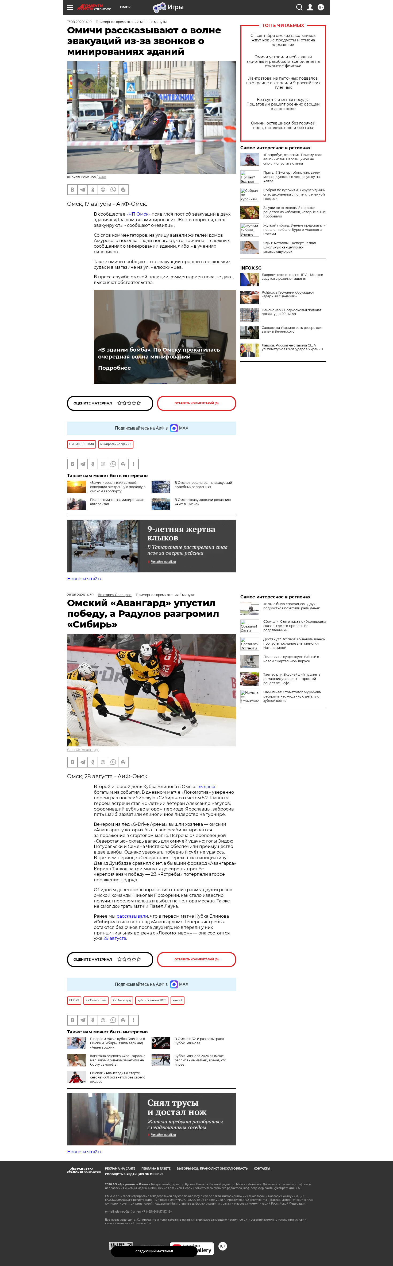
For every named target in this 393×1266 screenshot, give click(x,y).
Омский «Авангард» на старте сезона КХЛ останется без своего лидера (117, 1077)
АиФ (102, 177)
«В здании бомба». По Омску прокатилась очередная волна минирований (159, 353)
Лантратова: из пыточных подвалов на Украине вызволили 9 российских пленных (283, 83)
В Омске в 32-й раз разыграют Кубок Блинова (199, 1041)
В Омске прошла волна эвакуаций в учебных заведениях (203, 485)
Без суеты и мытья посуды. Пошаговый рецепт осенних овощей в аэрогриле (283, 104)
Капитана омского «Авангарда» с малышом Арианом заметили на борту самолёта (117, 1060)
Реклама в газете (156, 1168)
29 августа (114, 938)
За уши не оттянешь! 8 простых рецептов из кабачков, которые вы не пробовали (294, 212)
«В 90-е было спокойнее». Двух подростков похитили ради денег (291, 606)
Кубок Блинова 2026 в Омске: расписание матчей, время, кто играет (200, 1060)
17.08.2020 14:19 (79, 22)
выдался (207, 786)
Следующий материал (154, 1251)
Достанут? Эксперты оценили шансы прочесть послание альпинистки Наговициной (294, 643)
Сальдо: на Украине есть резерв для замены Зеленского (292, 329)
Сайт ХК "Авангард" (83, 750)
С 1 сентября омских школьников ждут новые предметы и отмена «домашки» (283, 40)
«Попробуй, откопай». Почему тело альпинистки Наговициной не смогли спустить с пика (292, 159)
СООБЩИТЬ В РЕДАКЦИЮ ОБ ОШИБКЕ (134, 1174)
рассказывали (132, 916)
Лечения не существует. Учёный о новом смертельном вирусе (291, 659)
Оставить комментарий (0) (197, 403)
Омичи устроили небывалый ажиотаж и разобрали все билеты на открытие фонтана (283, 61)
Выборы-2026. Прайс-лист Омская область (212, 1168)
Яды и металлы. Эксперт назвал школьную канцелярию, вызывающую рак (289, 247)
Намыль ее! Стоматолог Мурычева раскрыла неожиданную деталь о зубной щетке (292, 696)
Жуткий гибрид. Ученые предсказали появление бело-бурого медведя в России (294, 229)
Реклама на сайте (120, 1168)
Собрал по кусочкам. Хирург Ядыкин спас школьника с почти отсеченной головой (294, 194)
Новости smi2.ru (85, 578)
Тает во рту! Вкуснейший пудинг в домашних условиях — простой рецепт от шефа (291, 678)
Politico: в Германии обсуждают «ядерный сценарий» (288, 294)
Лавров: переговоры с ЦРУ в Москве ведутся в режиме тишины (292, 277)
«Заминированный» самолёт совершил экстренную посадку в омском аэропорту (117, 487)
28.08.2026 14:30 (80, 595)
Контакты (262, 1168)
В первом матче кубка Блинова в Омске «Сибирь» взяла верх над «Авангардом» (117, 1043)
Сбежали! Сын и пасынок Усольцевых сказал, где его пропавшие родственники (294, 626)
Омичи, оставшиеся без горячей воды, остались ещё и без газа (283, 125)
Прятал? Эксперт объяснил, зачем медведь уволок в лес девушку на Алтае (291, 176)
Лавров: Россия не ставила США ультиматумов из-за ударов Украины (292, 347)
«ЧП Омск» (138, 214)
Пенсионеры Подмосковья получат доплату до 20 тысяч (291, 312)
